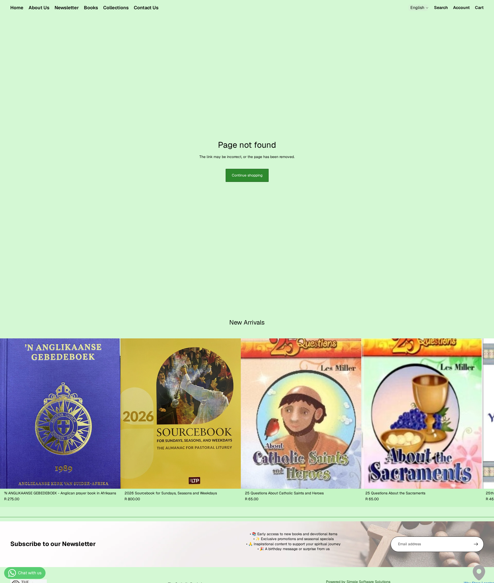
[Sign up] (476, 544)
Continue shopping (247, 175)
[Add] (112, 480)
